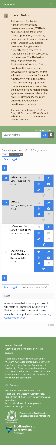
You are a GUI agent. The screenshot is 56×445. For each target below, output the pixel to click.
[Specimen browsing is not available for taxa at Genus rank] (43, 220)
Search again (11, 159)
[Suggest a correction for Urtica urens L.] (48, 252)
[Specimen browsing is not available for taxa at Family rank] (43, 195)
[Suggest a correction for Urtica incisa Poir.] (48, 227)
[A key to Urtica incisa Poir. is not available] (48, 239)
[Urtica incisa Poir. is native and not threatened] (39, 227)
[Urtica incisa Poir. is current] (39, 233)
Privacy (9, 352)
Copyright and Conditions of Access (24, 348)
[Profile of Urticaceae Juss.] (39, 190)
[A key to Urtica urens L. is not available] (48, 263)
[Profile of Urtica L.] (39, 214)
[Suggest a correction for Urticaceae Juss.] (48, 178)
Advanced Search (44, 130)
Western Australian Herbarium (21, 361)
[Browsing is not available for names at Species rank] (5, 227)
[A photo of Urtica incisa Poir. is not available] (48, 233)
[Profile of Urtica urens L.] (39, 263)
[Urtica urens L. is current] (39, 257)
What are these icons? (35, 287)
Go (44, 134)
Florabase (9, 4)
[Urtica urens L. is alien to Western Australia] (39, 252)
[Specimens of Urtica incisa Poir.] (43, 244)
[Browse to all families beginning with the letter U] (5, 178)
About (8, 345)
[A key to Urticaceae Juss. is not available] (48, 190)
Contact (18, 345)
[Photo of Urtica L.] (48, 208)
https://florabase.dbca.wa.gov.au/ (23, 403)
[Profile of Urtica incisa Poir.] (39, 239)
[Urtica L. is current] (39, 208)
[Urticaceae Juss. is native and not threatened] (39, 178)
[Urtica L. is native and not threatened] (39, 203)
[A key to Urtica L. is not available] (48, 214)
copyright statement (20, 377)
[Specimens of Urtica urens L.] (43, 269)
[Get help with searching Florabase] (51, 135)
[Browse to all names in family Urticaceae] (5, 202)
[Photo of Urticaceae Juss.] (48, 184)
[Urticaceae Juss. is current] (39, 184)
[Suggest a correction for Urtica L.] (48, 203)
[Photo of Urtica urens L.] (48, 257)
